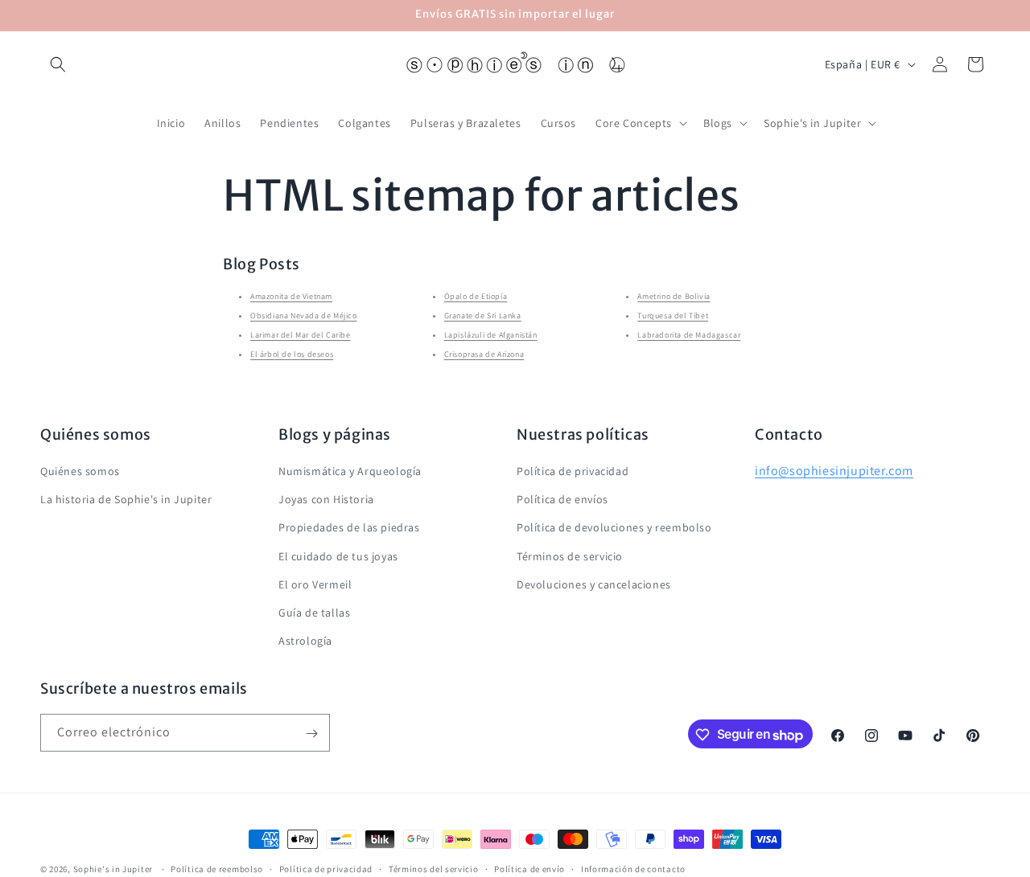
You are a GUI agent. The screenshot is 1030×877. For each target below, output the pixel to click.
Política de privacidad (572, 471)
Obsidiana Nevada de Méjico (303, 315)
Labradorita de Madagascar (688, 335)
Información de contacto (633, 869)
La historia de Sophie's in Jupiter (126, 499)
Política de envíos (562, 499)
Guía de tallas (314, 612)
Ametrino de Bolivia (673, 296)
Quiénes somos (80, 471)
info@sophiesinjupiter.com (834, 470)
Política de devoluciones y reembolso (614, 527)
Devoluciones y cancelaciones (594, 584)
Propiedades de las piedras (349, 527)
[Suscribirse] (311, 733)
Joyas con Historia (326, 499)
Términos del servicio (434, 869)
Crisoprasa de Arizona (484, 354)
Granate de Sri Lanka (482, 315)
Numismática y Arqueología (350, 471)
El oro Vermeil (315, 584)
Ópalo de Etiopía (476, 296)
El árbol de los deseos (291, 354)
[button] (58, 64)
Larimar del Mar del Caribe (300, 335)
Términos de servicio (570, 556)
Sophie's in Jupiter (113, 869)
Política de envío (529, 869)
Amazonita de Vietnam (291, 296)
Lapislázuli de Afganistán (491, 335)
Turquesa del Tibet (672, 315)
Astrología (305, 640)
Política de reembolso (217, 869)
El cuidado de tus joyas (338, 556)
